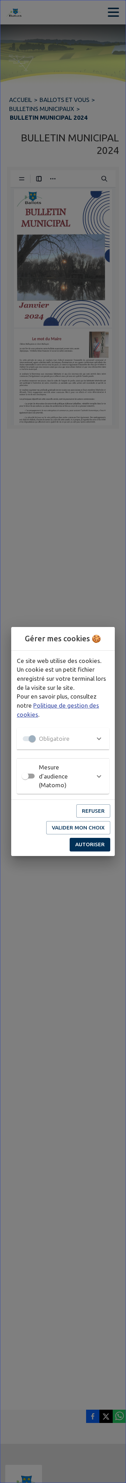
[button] (63, 739)
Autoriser (90, 844)
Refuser (93, 811)
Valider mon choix (78, 828)
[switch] (25, 776)
